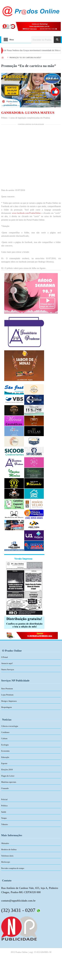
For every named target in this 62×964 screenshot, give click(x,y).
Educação (5, 757)
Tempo (4, 818)
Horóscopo (5, 862)
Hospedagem (6, 707)
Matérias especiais (8, 782)
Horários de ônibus (9, 849)
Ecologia (5, 745)
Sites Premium (7, 688)
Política (4, 805)
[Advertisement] (31, 158)
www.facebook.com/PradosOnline (26, 213)
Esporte (4, 763)
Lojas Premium (7, 695)
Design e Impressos (9, 701)
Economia (5, 751)
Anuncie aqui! (7, 663)
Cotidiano (5, 732)
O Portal (4, 657)
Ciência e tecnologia (9, 726)
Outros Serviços (7, 669)
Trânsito (4, 824)
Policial (4, 799)
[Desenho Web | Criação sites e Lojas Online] (19, 928)
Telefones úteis (7, 856)
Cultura (4, 738)
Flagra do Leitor (7, 776)
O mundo (5, 788)
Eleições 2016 (7, 769)
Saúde (3, 812)
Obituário (5, 843)
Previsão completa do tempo (12, 868)
